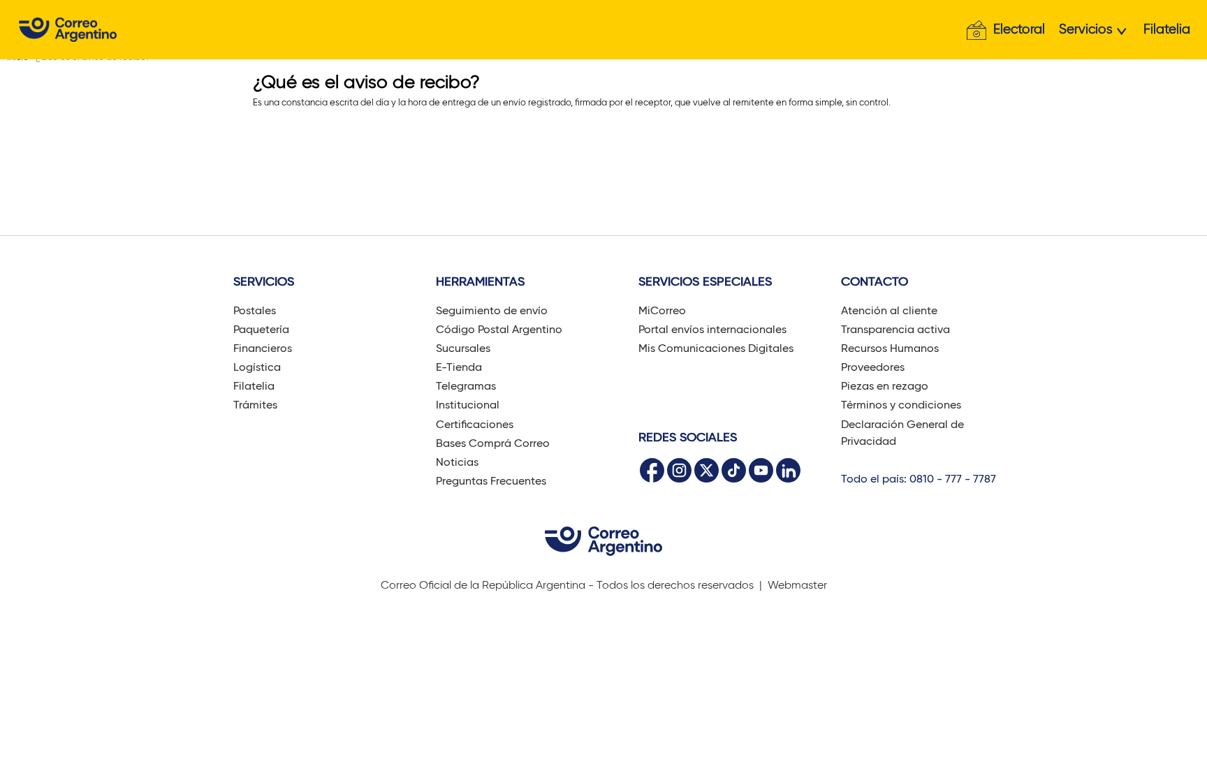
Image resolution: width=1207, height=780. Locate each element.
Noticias (457, 462)
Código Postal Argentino (499, 329)
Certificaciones (474, 424)
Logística (257, 367)
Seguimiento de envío (492, 310)
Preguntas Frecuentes (491, 480)
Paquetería (261, 329)
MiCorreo (662, 310)
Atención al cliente (889, 310)
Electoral (1019, 29)
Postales (254, 310)
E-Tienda (459, 367)
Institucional (467, 404)
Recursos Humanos (890, 348)
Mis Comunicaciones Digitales (715, 348)
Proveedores (873, 367)
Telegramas (466, 385)
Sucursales (463, 348)
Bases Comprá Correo (493, 443)
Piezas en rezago (884, 385)
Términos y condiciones (901, 404)
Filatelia (1166, 29)
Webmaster (797, 584)
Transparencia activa (895, 329)
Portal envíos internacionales (712, 329)
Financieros (262, 348)
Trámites (255, 404)
